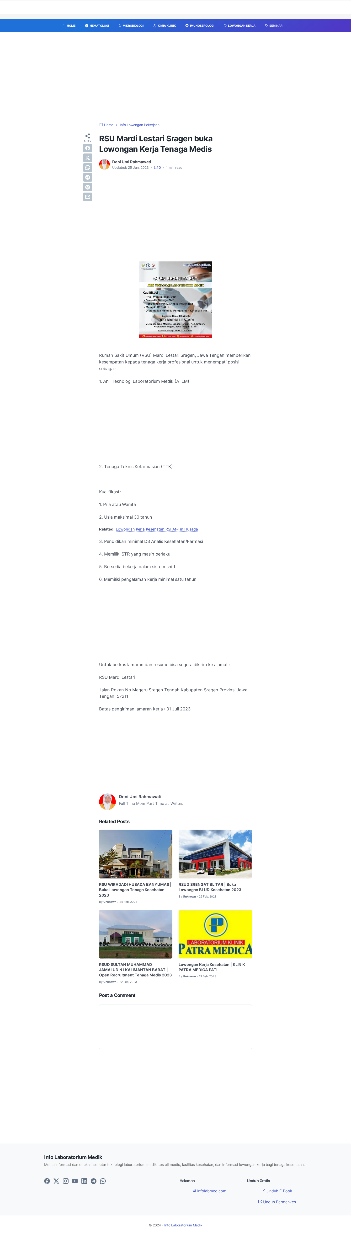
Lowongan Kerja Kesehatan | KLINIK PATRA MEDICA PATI (212, 967)
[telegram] (87, 177)
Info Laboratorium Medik (183, 1225)
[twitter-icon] (56, 1181)
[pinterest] (87, 187)
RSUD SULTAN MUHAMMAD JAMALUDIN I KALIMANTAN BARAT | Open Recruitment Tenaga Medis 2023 (135, 970)
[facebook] (87, 148)
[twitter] (87, 157)
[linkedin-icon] (84, 1181)
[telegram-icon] (93, 1181)
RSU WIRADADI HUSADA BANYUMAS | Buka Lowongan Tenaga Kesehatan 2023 (135, 890)
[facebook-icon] (47, 1181)
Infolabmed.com (211, 1191)
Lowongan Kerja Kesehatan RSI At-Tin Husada (157, 529)
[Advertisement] (175, 79)
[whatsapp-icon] (103, 1181)
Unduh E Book (278, 1191)
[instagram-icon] (66, 1181)
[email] (87, 197)
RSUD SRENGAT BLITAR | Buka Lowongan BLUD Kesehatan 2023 (210, 887)
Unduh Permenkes (279, 1201)
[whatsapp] (87, 167)
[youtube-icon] (75, 1181)
